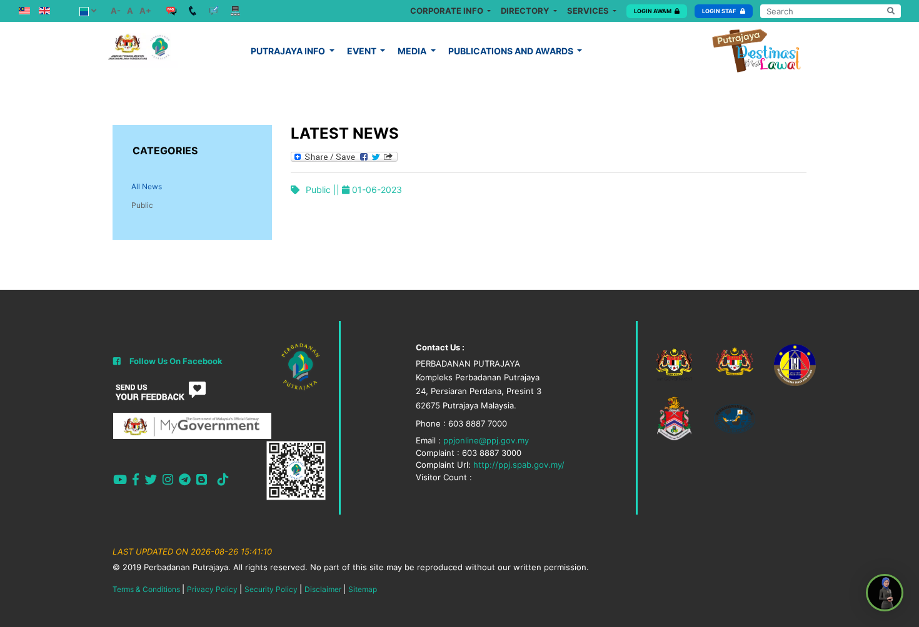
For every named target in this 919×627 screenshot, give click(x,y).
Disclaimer (322, 589)
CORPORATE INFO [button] (447, 11)
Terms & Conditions (146, 589)
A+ (145, 11)
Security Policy (271, 589)
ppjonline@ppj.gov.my (486, 440)
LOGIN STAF (719, 10)
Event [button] (362, 51)
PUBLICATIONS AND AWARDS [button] (511, 51)
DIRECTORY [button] (526, 11)
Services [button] (589, 11)
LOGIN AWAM (652, 10)
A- (116, 11)
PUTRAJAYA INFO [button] (289, 51)
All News (146, 186)
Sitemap (362, 589)
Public (142, 205)
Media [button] (413, 51)
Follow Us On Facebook (176, 361)
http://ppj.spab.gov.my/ (519, 465)
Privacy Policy (212, 589)
